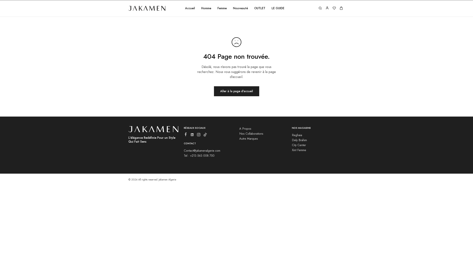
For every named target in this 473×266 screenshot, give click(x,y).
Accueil (190, 8)
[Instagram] (198, 135)
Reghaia (297, 135)
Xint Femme (299, 150)
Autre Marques (248, 139)
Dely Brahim (299, 140)
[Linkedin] (192, 135)
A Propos (245, 129)
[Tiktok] (205, 135)
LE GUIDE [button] (278, 8)
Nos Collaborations (251, 134)
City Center (299, 145)
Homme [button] (206, 8)
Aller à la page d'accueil (236, 91)
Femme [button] (222, 8)
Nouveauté (240, 8)
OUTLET (259, 8)
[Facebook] (186, 135)
